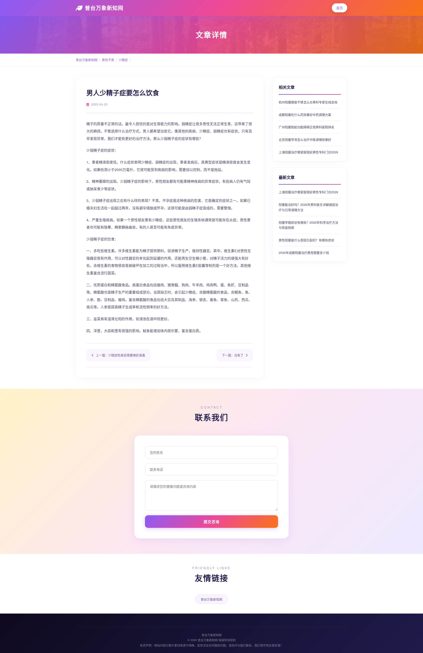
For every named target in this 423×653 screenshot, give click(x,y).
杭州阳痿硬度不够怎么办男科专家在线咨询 (308, 102)
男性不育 (108, 60)
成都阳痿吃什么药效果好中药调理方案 (305, 114)
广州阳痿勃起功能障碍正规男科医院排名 (306, 127)
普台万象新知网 (104, 7)
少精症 (123, 60)
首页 (339, 8)
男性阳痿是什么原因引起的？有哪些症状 (306, 240)
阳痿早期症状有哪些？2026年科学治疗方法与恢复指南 (308, 225)
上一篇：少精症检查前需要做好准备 (120, 355)
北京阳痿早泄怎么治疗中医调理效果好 (305, 139)
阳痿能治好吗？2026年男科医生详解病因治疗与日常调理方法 (308, 207)
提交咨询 (211, 521)
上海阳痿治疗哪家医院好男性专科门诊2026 (308, 152)
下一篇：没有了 (232, 355)
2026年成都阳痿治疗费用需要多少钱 (304, 252)
